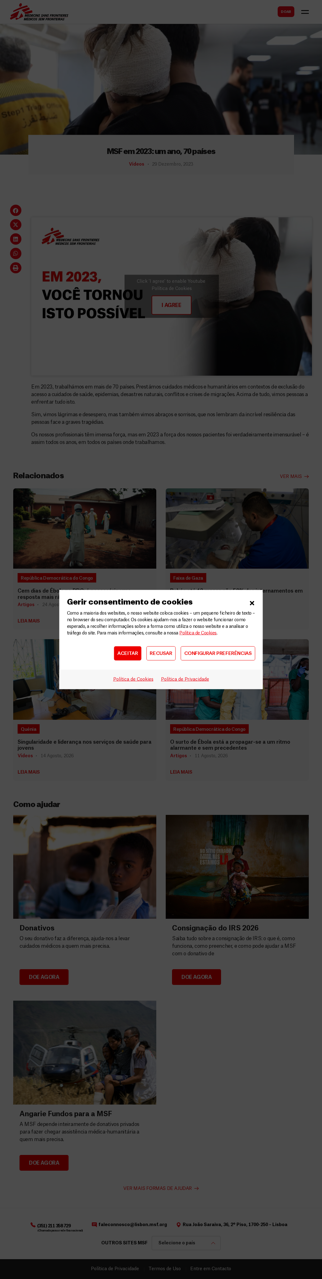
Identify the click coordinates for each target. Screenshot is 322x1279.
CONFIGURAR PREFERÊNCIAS (218, 653)
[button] (252, 602)
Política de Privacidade (185, 679)
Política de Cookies (197, 633)
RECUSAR (161, 653)
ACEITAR (127, 653)
